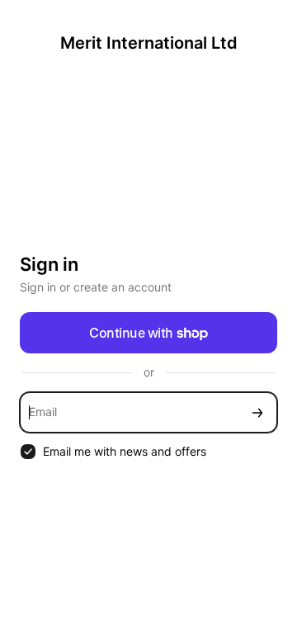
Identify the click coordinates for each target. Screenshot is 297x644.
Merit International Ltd (149, 43)
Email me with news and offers (124, 451)
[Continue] (257, 412)
